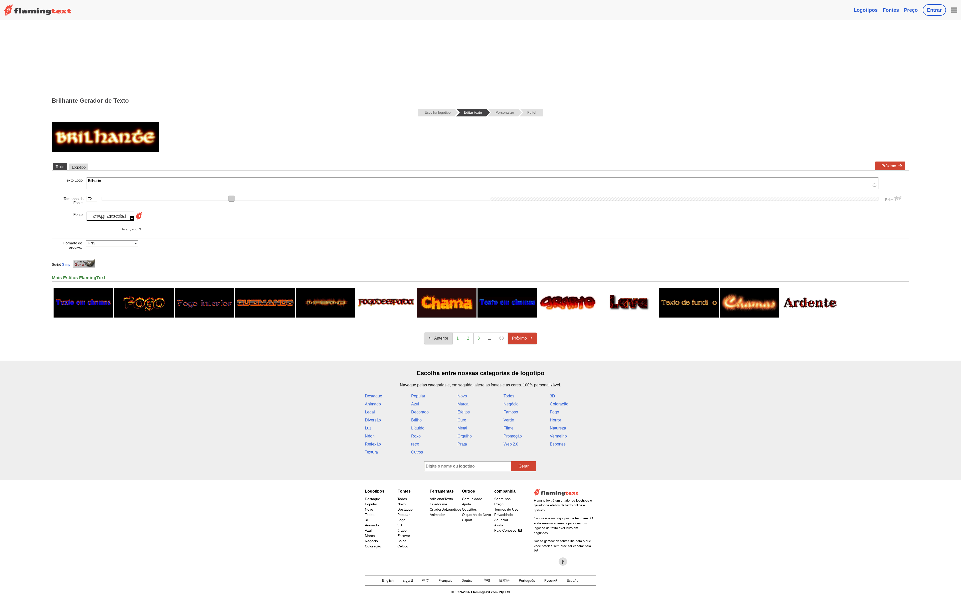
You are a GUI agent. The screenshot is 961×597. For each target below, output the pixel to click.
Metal (462, 428)
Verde (509, 420)
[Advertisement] (480, 58)
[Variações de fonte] (138, 219)
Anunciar (501, 520)
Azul (415, 404)
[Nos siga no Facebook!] (563, 561)
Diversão (373, 420)
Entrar (934, 10)
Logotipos (866, 10)
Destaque (373, 396)
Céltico (402, 546)
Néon (370, 436)
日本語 (504, 580)
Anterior (441, 338)
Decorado (420, 412)
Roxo (416, 436)
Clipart (467, 520)
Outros (417, 452)
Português (527, 580)
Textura (371, 452)
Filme (509, 428)
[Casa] (38, 10)
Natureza (558, 428)
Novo (462, 396)
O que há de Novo (476, 515)
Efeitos (463, 412)
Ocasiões (469, 509)
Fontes (891, 10)
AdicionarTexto (441, 499)
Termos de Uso (506, 509)
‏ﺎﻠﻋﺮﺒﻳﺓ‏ (408, 580)
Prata (462, 444)
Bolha (401, 541)
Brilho (416, 420)
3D (552, 396)
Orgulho (464, 436)
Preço (911, 10)
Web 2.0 (511, 444)
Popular (418, 396)
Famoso (511, 412)
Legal (370, 412)
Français (445, 580)
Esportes (558, 444)
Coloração (559, 404)
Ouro (461, 420)
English (388, 580)
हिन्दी (487, 580)
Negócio (511, 404)
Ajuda (466, 504)
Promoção (513, 436)
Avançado (129, 229)
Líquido (417, 428)
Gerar (524, 466)
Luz (368, 428)
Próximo (888, 166)
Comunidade (472, 499)
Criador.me (438, 504)
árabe (402, 530)
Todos (509, 396)
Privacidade (503, 515)
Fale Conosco (505, 530)
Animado (373, 404)
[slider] (231, 199)
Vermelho (558, 436)
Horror (555, 420)
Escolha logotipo (438, 112)
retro (415, 444)
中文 (425, 580)
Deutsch (467, 580)
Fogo (554, 412)
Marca (462, 404)
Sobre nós (502, 499)
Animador (437, 515)
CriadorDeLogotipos (445, 509)
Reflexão (373, 444)
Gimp (66, 264)
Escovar (403, 536)
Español (573, 580)
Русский (550, 580)
